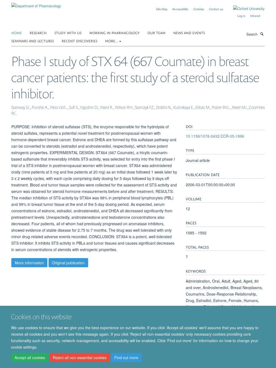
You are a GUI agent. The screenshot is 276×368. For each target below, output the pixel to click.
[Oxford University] (245, 8)
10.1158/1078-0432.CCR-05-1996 (215, 136)
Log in (241, 15)
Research (38, 32)
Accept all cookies (30, 357)
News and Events (189, 32)
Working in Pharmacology (114, 32)
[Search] (262, 34)
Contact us (216, 9)
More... (112, 40)
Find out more (126, 357)
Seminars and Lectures (32, 40)
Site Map (161, 9)
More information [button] (29, 262)
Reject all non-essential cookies (79, 357)
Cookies (198, 9)
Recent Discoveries (79, 40)
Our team (156, 32)
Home (16, 32)
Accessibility (180, 9)
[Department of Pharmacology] (36, 3)
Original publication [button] (68, 262)
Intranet (255, 15)
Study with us (67, 32)
